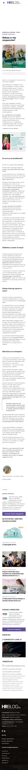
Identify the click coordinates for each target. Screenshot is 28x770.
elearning (7, 678)
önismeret (13, 688)
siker (9, 690)
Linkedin (7, 683)
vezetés (18, 669)
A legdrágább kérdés (9, 545)
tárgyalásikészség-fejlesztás (16, 690)
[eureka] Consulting (8, 34)
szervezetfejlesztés (6, 686)
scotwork (12, 685)
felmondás (12, 683)
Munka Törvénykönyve (16, 678)
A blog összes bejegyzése (14, 629)
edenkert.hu (5, 760)
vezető (12, 674)
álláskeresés (19, 666)
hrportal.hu (5, 751)
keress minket (12, 455)
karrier (5, 669)
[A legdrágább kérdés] (14, 532)
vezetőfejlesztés (6, 685)
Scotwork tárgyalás (7, 680)
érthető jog (4, 688)
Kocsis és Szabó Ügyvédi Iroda (16, 676)
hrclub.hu (4, 755)
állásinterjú (5, 674)
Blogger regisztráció (7, 741)
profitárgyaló (5, 690)
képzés (17, 681)
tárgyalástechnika (7, 681)
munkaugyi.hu (6, 753)
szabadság (16, 686)
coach (3, 683)
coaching (9, 665)
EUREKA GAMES (6, 479)
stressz (13, 681)
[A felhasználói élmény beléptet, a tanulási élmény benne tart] (14, 586)
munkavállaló (7, 672)
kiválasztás (17, 685)
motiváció (16, 672)
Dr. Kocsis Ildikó (18, 683)
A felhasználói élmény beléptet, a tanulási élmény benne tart (13, 600)
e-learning (11, 669)
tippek (12, 686)
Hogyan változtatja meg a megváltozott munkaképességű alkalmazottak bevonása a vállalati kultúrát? (13, 574)
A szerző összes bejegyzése (14, 514)
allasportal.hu (5, 758)
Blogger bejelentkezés (8, 739)
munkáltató (18, 674)
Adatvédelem (5, 743)
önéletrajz (15, 680)
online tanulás (18, 688)
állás (3, 678)
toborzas (4, 676)
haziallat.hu (5, 762)
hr (3, 665)
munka (21, 681)
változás (21, 686)
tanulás (8, 688)
